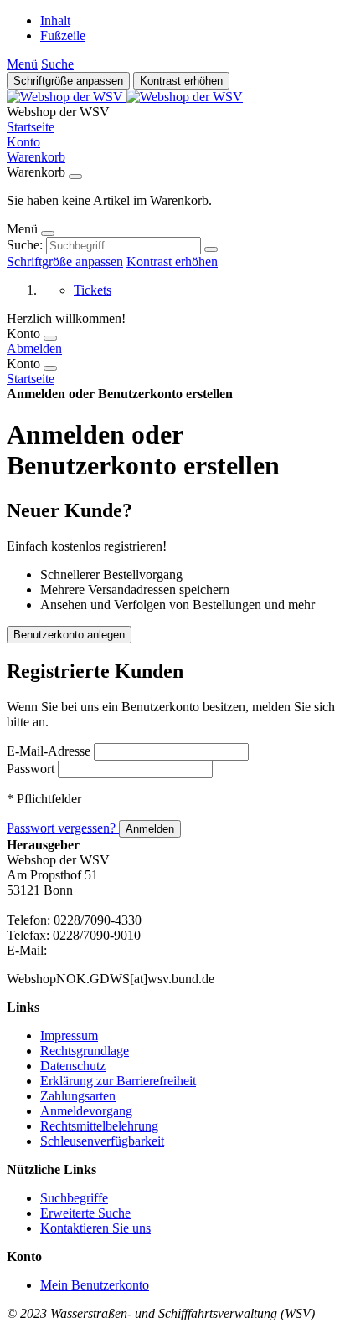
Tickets (92, 290)
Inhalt (55, 20)
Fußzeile (62, 35)
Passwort (30, 768)
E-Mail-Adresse (48, 751)
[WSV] (125, 97)
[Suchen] (211, 249)
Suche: (25, 245)
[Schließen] (75, 176)
